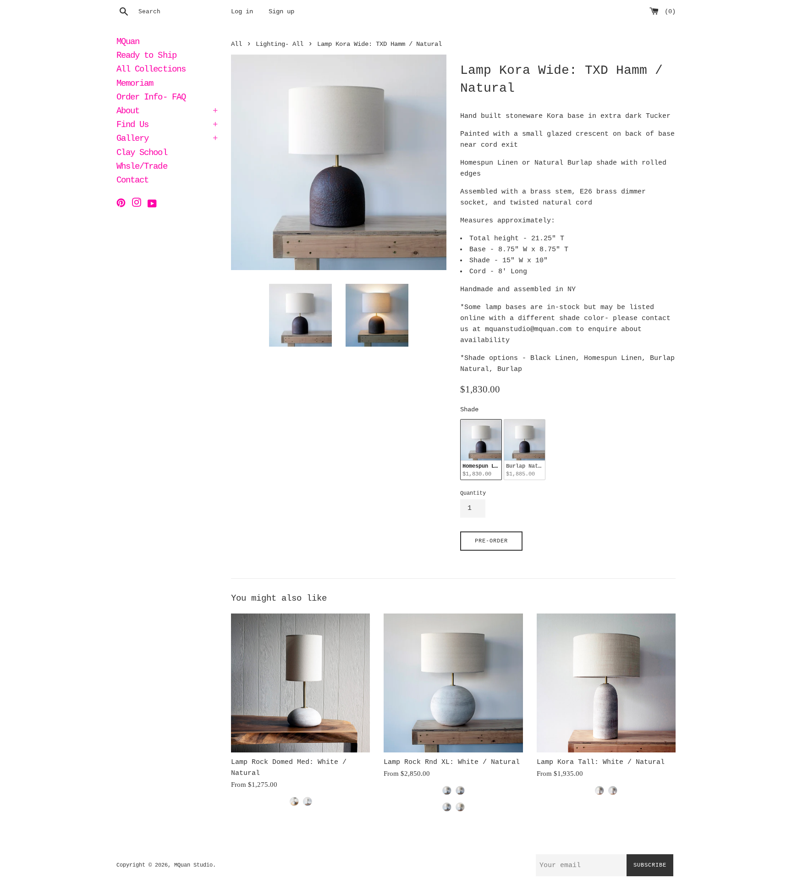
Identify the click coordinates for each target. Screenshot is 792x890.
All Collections (151, 70)
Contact (132, 181)
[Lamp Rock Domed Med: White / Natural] (300, 683)
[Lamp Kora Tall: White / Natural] (606, 683)
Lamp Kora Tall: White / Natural (601, 762)
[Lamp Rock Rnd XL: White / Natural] (453, 683)
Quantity (473, 493)
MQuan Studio (193, 865)
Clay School (141, 153)
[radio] (481, 449)
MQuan (127, 43)
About (166, 112)
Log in (242, 11)
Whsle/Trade (141, 167)
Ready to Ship (146, 56)
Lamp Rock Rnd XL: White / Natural (452, 762)
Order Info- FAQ (151, 98)
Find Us (166, 126)
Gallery (166, 139)
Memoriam (134, 84)
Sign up (281, 11)
